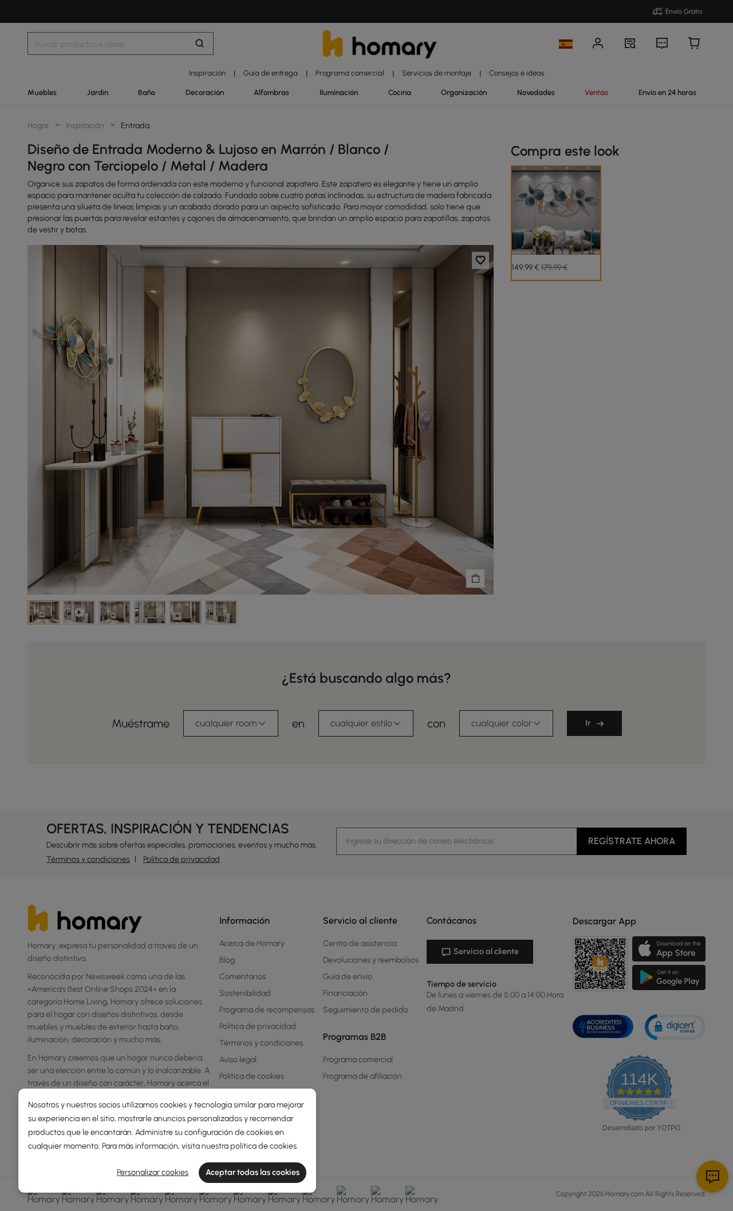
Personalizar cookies (152, 1172)
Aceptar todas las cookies (252, 1172)
